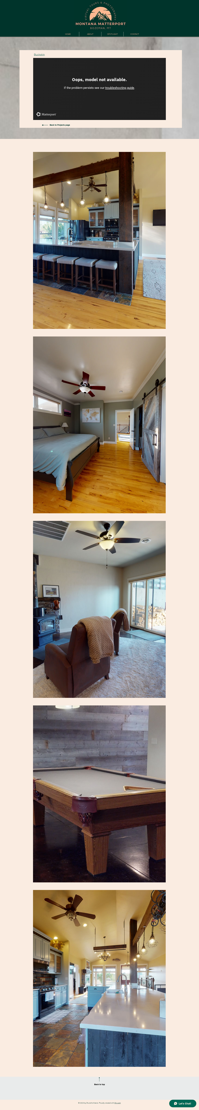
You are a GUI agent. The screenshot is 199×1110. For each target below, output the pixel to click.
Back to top (99, 1084)
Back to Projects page (60, 125)
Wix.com (117, 1103)
